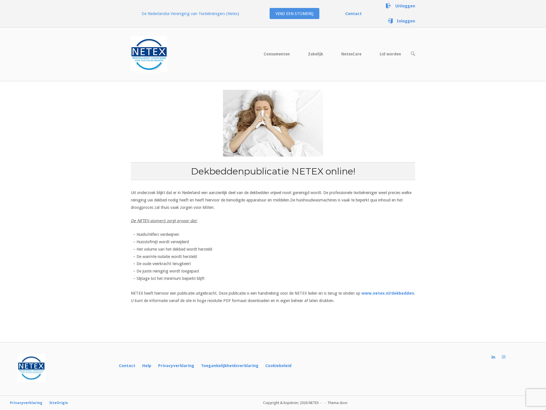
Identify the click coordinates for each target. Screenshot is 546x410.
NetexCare (351, 54)
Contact (127, 365)
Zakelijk (315, 54)
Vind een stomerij (294, 13)
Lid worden (390, 54)
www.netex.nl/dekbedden (387, 293)
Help (146, 365)
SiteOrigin (58, 403)
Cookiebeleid (278, 365)
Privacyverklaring (176, 365)
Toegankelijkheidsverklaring (229, 365)
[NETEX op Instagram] (507, 357)
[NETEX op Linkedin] (497, 357)
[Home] (149, 54)
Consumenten (277, 54)
